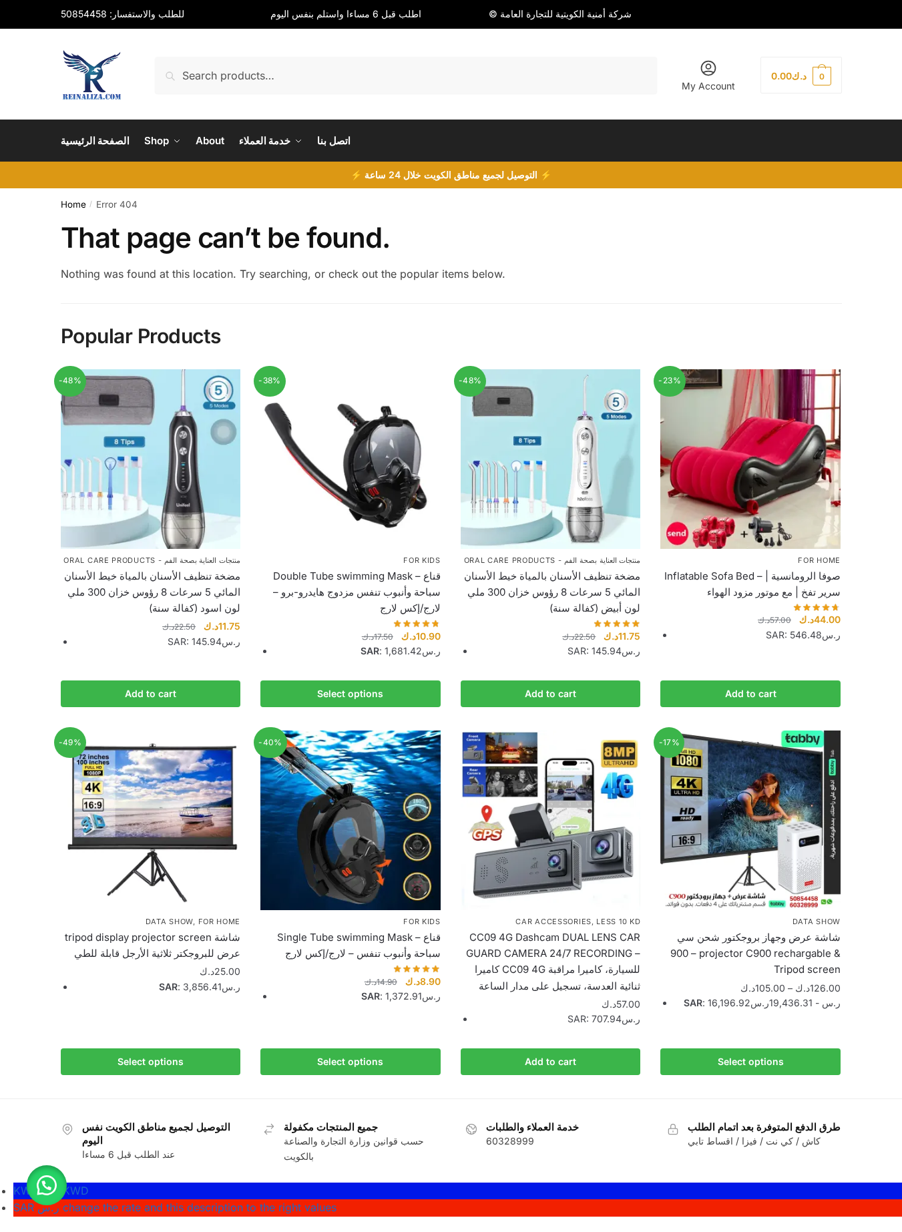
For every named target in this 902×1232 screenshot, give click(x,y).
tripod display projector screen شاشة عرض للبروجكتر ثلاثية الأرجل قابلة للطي (152, 945)
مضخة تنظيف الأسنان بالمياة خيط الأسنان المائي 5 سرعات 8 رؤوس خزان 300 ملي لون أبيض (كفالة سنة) (552, 592)
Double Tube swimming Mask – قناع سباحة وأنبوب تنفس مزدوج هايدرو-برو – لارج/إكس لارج (357, 592)
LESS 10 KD (618, 921)
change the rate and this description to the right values (174, 1207)
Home (73, 204)
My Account (708, 85)
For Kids (422, 560)
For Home (819, 560)
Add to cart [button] (150, 693)
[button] (47, 1185)
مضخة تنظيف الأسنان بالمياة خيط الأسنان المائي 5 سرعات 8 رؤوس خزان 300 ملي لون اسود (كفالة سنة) (152, 592)
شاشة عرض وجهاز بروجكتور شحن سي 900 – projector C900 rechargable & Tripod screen (755, 953)
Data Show (169, 921)
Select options (350, 693)
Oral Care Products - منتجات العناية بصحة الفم (151, 560)
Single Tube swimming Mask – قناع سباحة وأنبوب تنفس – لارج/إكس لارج (359, 945)
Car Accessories (553, 921)
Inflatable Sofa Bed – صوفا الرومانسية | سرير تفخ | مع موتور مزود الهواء (752, 584)
